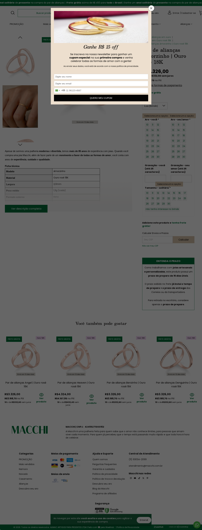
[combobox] (59, 90)
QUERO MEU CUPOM (101, 98)
